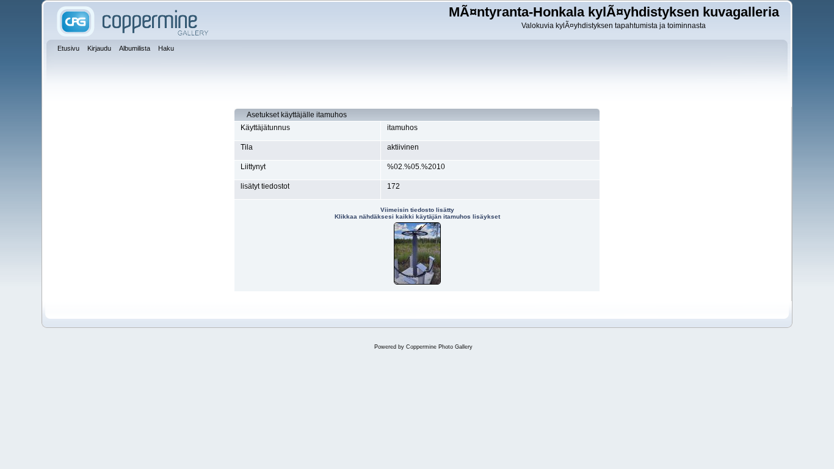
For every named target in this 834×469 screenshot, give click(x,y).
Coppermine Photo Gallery (439, 347)
